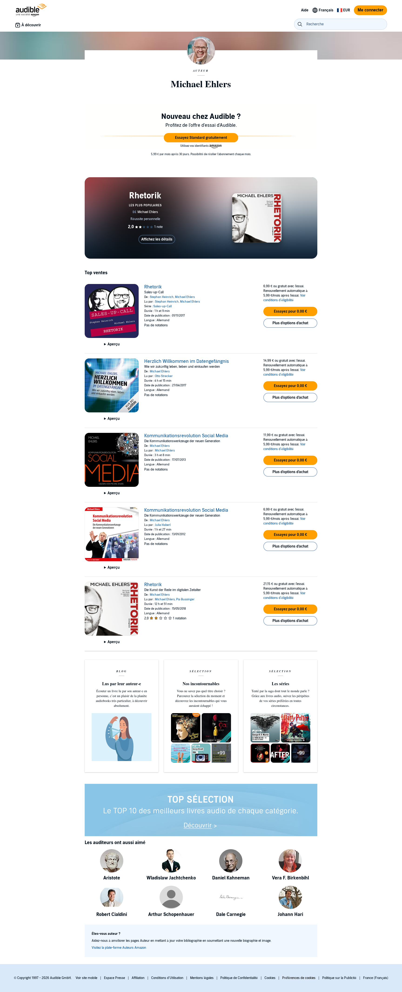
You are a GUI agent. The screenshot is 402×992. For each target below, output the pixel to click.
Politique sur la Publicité (339, 978)
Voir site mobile (86, 978)
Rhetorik (153, 287)
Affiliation (138, 978)
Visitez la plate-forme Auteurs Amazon (119, 948)
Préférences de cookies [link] (298, 978)
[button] (201, 137)
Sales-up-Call (162, 306)
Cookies (270, 978)
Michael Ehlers (185, 297)
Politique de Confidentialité (239, 978)
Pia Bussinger (185, 599)
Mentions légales (202, 978)
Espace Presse (114, 978)
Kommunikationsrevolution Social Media (186, 436)
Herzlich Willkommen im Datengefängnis (186, 361)
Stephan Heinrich (162, 297)
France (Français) (375, 978)
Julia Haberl (163, 525)
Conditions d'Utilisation (167, 978)
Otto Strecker (164, 376)
